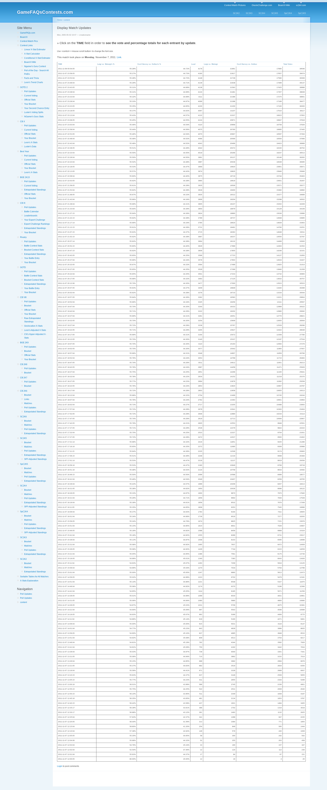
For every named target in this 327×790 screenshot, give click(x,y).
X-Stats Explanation (29, 580)
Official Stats (30, 100)
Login (59, 766)
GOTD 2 (24, 87)
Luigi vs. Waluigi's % (105, 64)
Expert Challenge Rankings (37, 224)
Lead (193, 64)
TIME (60, 64)
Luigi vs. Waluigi (211, 64)
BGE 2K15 (25, 177)
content (23, 602)
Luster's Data (30, 146)
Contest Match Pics (29, 41)
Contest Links (26, 45)
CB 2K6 (23, 391)
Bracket (27, 305)
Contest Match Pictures (235, 5)
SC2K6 (23, 416)
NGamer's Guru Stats (34, 116)
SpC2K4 (288, 13)
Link (119, 57)
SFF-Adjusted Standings (35, 459)
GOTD (23, 267)
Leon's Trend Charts (33, 82)
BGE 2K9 (24, 342)
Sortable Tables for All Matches (34, 576)
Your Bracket (30, 104)
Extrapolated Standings (35, 190)
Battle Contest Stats (33, 246)
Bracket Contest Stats (34, 250)
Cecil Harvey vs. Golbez (247, 64)
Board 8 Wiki (284, 5)
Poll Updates (30, 91)
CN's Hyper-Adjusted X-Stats (35, 336)
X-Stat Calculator (32, 54)
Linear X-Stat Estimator (34, 49)
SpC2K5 (302, 13)
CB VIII (23, 297)
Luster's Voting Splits (33, 112)
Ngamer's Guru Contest (35, 66)
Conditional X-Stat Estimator (37, 58)
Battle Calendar (31, 211)
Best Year (24, 151)
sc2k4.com (301, 5)
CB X (22, 121)
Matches (28, 403)
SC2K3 (249, 13)
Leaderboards (30, 215)
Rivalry (23, 237)
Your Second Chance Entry (36, 108)
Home (59, 20)
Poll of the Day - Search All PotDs (36, 72)
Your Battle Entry (32, 258)
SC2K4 (262, 13)
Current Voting (30, 95)
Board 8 (23, 37)
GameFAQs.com (27, 33)
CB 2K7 (23, 377)
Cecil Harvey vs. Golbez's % (149, 64)
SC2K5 (274, 13)
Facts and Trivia (31, 78)
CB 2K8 (23, 364)
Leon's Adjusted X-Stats (35, 330)
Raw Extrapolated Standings (32, 320)
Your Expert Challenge (34, 220)
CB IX (22, 203)
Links (26, 399)
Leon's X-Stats (30, 142)
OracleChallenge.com (262, 5)
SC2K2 (236, 13)
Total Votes (287, 64)
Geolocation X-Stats (33, 326)
